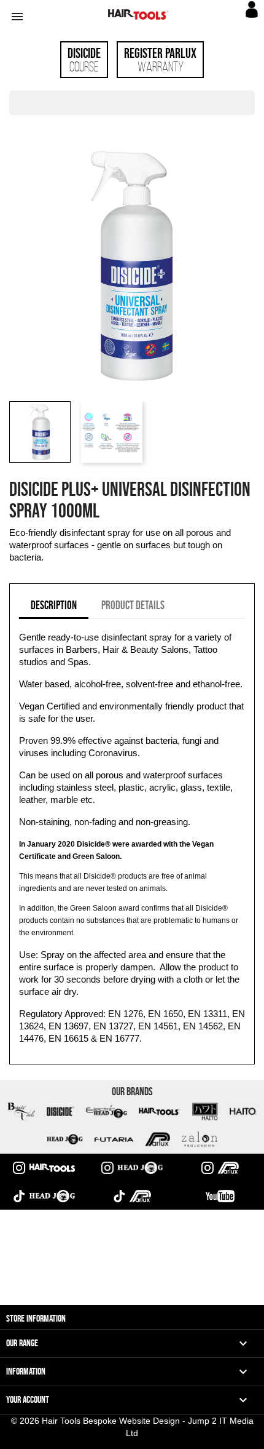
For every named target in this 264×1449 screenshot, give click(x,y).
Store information (36, 1318)
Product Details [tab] (133, 605)
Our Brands (132, 1091)
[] (250, 111)
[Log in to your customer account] (253, 15)
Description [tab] (54, 605)
